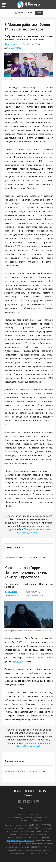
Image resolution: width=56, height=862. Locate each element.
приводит (17, 661)
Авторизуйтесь (10, 558)
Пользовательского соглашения (20, 841)
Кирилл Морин (17, 48)
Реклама (28, 795)
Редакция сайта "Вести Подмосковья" (27, 596)
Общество (12, 44)
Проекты (42, 791)
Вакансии (29, 791)
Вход (39, 13)
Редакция (16, 791)
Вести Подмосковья (28, 4)
